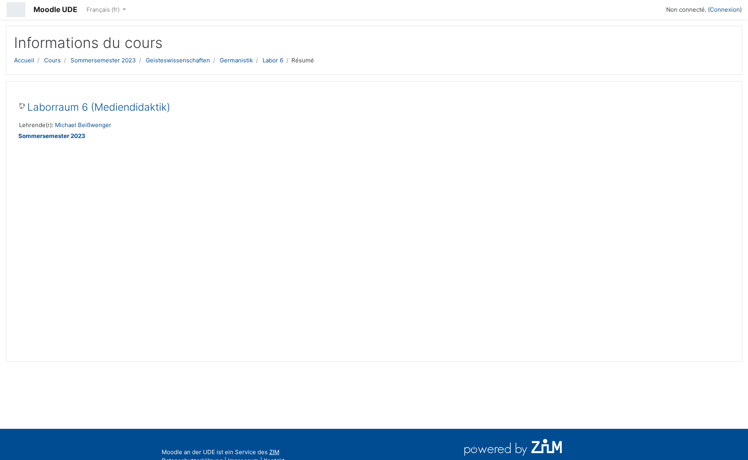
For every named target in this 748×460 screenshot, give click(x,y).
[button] (657, 8)
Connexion (725, 9)
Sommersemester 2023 (103, 60)
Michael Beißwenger (83, 125)
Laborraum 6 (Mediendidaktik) (98, 107)
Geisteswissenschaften (178, 60)
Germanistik (236, 60)
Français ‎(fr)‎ (103, 9)
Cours (52, 60)
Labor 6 (273, 60)
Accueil (24, 60)
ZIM (274, 452)
